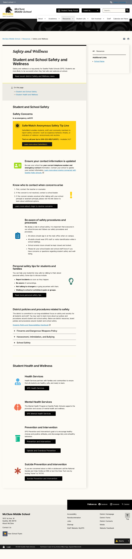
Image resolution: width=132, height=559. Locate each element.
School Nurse (99, 61)
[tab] (44, 331)
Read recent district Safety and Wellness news (35, 76)
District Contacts (106, 521)
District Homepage (107, 514)
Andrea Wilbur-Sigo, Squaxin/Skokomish (68, 547)
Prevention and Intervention (39, 441)
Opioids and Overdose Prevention (41, 451)
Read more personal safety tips (28, 295)
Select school (8, 2)
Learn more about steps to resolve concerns (34, 206)
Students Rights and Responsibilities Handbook (31, 325)
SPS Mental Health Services (39, 414)
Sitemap (70, 525)
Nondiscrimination (74, 518)
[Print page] (128, 39)
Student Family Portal (69, 10)
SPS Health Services (35, 388)
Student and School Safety (26, 92)
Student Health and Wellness (27, 95)
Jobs (69, 521)
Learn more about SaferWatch (36, 144)
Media (102, 525)
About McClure (8, 523)
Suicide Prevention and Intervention (42, 478)
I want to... (87, 10)
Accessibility (72, 514)
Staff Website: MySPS (75, 528)
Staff (109, 19)
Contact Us (6, 527)
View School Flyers (15, 534)
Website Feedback (107, 528)
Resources (26, 39)
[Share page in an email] (124, 39)
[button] (15, 2)
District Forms (105, 518)
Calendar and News (120, 19)
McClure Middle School (11, 39)
